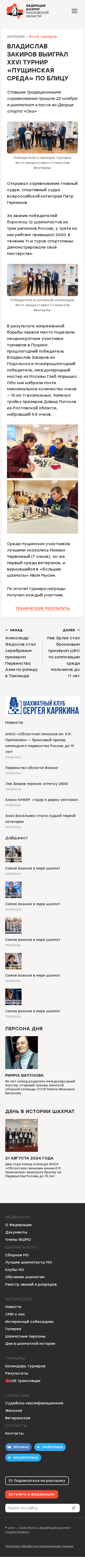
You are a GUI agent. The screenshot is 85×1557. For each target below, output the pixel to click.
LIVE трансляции (24, 1381)
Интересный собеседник (29, 1322)
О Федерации (18, 1225)
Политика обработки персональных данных (39, 1546)
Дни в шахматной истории (30, 1343)
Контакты (14, 1433)
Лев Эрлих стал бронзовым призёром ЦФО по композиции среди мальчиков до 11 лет (63, 653)
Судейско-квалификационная (34, 1403)
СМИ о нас (15, 1314)
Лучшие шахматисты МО (28, 1262)
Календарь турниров (25, 1366)
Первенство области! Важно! (31, 768)
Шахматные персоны (25, 1336)
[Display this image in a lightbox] (42, 451)
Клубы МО (14, 1270)
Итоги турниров (43, 37)
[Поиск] (75, 1508)
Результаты (16, 1373)
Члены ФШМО (18, 1239)
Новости (13, 1307)
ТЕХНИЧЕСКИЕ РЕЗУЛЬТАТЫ (42, 608)
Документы (16, 1232)
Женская (13, 1411)
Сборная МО (17, 1255)
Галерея (13, 1329)
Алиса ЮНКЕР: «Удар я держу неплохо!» (42, 800)
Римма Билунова (24, 1075)
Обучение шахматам (25, 1277)
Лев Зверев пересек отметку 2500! (36, 784)
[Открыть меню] (74, 11)
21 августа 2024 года (29, 1158)
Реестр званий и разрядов (31, 1284)
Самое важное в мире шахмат (32, 868)
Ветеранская (17, 1418)
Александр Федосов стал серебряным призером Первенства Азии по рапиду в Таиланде (21, 653)
